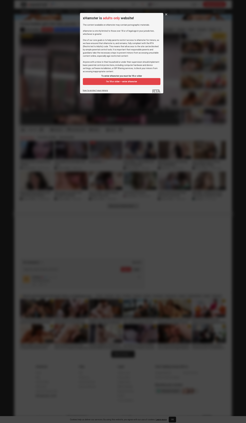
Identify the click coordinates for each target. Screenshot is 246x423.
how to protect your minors (95, 90)
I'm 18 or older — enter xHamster (121, 81)
